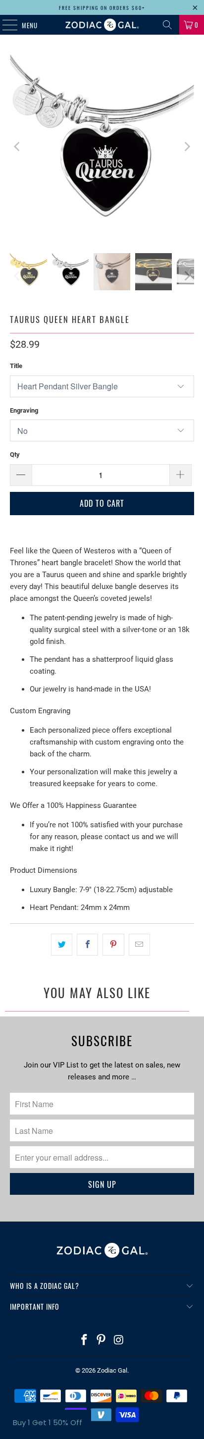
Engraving (24, 410)
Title (16, 366)
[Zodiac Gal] (102, 25)
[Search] (167, 25)
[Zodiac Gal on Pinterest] (101, 1341)
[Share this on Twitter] (61, 945)
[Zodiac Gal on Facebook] (84, 1341)
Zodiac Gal (112, 1370)
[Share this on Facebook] (87, 945)
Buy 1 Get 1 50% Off (47, 1422)
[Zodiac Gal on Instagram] (118, 1341)
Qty (15, 454)
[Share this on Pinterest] (113, 945)
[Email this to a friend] (139, 945)
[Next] (187, 146)
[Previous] (17, 146)
